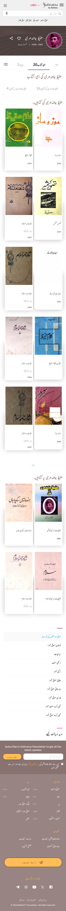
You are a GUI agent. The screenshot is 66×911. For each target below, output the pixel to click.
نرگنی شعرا (57, 671)
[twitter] (42, 887)
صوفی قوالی (29, 20)
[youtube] (34, 887)
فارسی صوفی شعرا (55, 697)
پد (59, 803)
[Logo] (50, 5)
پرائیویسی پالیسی (33, 764)
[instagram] (26, 887)
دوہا (58, 796)
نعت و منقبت (54, 818)
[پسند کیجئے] (19, 38)
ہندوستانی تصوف (53, 846)
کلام (58, 811)
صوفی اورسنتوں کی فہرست (51, 636)
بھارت (20, 45)
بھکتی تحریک (26, 846)
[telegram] (18, 887)
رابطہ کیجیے (29, 862)
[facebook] (51, 887)
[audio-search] (7, 13)
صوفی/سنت (44, 20)
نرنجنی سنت (56, 662)
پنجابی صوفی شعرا (55, 680)
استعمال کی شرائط (31, 900)
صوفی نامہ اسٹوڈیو (23, 811)
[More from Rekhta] (5, 5)
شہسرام (25, 45)
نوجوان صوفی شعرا (54, 645)
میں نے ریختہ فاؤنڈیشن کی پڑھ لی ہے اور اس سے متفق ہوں (33, 765)
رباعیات (57, 654)
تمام (56, 64)
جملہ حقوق (21, 900)
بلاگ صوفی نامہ (24, 803)
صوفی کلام (21, 20)
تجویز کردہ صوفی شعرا (53, 715)
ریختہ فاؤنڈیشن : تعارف (51, 838)
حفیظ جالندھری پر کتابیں (17, 88)
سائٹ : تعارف (25, 838)
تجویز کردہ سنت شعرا (53, 706)
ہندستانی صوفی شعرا (54, 689)
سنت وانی (36, 20)
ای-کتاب (39, 64)
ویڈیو (20, 64)
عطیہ (28, 818)
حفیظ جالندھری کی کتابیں (47, 88)
